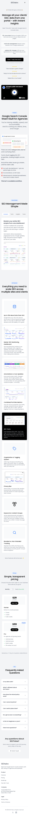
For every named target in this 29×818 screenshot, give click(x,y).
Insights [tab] (18, 214)
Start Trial (14, 603)
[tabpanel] (14, 244)
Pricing (3, 777)
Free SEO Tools (5, 783)
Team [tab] (24, 214)
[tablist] (14, 214)
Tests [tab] (11, 214)
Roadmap (3, 780)
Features (3, 775)
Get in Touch (15, 751)
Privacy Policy (4, 799)
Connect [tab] (5, 214)
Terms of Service (5, 802)
